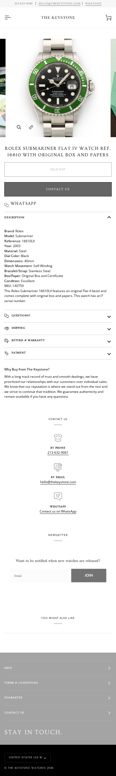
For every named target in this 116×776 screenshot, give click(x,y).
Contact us (58, 189)
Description (14, 217)
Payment (18, 352)
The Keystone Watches (27, 768)
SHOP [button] (8, 668)
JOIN (89, 575)
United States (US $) (25, 757)
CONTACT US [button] (14, 712)
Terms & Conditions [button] (21, 682)
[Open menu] (12, 18)
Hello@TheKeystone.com (60, 3)
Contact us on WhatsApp (58, 511)
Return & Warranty (28, 340)
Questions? (20, 315)
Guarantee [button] (13, 697)
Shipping (18, 328)
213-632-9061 (58, 452)
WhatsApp (93, 3)
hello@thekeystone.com (58, 482)
